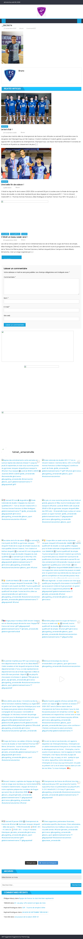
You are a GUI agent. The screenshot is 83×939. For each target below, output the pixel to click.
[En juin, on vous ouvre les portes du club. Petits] (61, 518)
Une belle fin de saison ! (12, 184)
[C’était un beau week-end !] (41, 216)
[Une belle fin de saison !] (41, 163)
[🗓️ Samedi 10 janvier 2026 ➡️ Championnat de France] (21, 839)
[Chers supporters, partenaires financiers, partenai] (61, 839)
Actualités (5, 234)
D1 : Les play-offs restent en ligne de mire (29, 903)
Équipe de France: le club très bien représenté (36, 898)
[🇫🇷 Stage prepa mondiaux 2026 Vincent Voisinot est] (21, 639)
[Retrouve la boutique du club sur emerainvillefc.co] (61, 679)
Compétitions (15, 234)
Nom (6, 298)
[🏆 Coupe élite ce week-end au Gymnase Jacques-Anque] (61, 558)
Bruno (21, 28)
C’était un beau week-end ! (14, 237)
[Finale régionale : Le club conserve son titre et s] (61, 598)
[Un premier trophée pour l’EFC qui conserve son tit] (21, 679)
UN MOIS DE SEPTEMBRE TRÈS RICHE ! (35, 912)
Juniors (24, 234)
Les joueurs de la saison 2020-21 (26, 917)
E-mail (7, 307)
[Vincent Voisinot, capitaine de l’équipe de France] (21, 799)
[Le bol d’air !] (41, 108)
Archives (4, 126)
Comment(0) (31, 28)
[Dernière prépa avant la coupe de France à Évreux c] (61, 639)
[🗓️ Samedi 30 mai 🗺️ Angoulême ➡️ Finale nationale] (21, 518)
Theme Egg (25, 937)
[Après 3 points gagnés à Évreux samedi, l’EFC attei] (61, 719)
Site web (7, 316)
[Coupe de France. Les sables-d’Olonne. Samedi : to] (21, 759)
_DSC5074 (7, 258)
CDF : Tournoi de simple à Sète (33, 908)
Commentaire (10, 277)
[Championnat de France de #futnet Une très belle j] (61, 799)
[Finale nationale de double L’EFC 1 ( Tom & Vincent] (61, 478)
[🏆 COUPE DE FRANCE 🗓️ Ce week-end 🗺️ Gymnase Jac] (21, 598)
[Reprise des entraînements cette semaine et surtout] (21, 478)
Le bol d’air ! (7, 129)
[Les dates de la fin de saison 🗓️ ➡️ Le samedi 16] (21, 558)
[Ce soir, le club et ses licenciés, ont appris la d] (61, 759)
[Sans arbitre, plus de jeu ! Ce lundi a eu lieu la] (21, 719)
